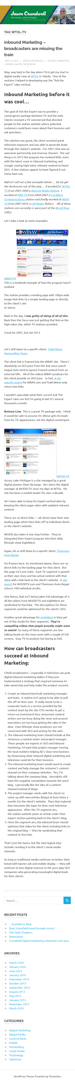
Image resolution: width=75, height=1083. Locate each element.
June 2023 (15, 971)
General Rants (13, 64)
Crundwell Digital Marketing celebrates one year (39, 940)
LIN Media (37, 203)
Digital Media (17, 1034)
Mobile (13, 1042)
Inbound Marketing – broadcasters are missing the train (33, 48)
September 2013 (19, 987)
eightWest (46, 617)
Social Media (17, 1051)
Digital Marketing (58, 60)
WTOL (35, 76)
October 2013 (17, 983)
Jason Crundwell (33, 60)
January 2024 (17, 966)
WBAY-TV (10, 278)
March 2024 (16, 962)
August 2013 (17, 991)
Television (29, 64)
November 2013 (19, 979)
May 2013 (15, 995)
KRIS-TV (22, 195)
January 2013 (17, 1000)
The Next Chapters (20, 932)
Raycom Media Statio (44, 190)
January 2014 (17, 975)
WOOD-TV (63, 476)
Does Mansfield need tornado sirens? (32, 928)
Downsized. (16, 936)
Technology (16, 1055)
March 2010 (16, 1008)
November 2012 (19, 1004)
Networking (16, 1046)
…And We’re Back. (20, 924)
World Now (62, 208)
